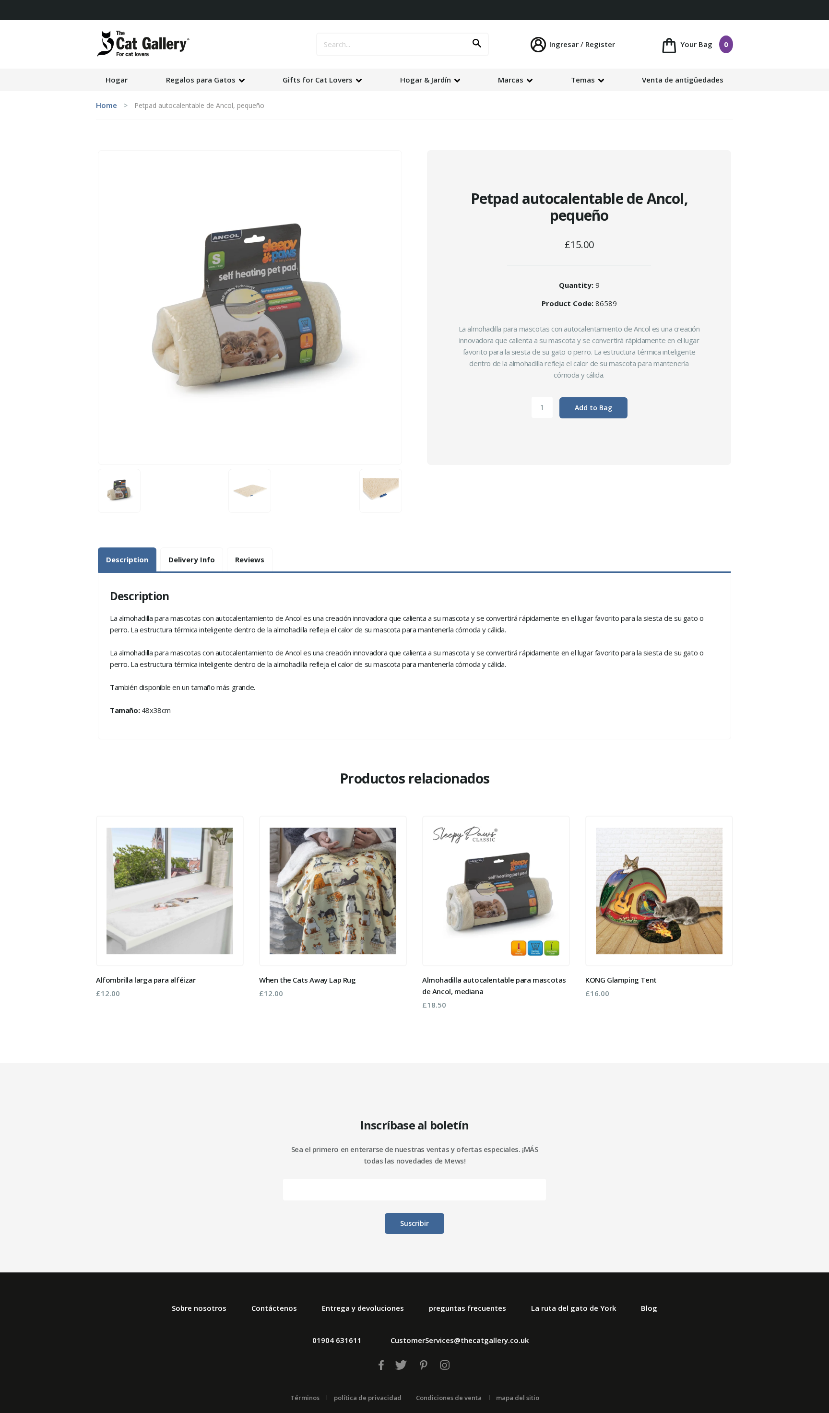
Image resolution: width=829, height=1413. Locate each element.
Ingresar (564, 44)
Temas (584, 79)
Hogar (117, 79)
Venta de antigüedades (682, 79)
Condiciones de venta (449, 1397)
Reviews (249, 559)
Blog (649, 1308)
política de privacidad (368, 1397)
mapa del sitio (517, 1397)
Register (600, 44)
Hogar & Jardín (426, 79)
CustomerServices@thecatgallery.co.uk (460, 1340)
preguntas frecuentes (467, 1308)
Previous (109, 916)
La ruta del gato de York (573, 1308)
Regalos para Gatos (201, 79)
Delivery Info (191, 559)
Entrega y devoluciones (363, 1308)
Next (719, 916)
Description (127, 559)
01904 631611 (337, 1340)
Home (106, 105)
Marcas (511, 79)
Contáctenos (274, 1308)
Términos (305, 1397)
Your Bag (703, 44)
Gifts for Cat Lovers (319, 79)
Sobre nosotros (199, 1308)
